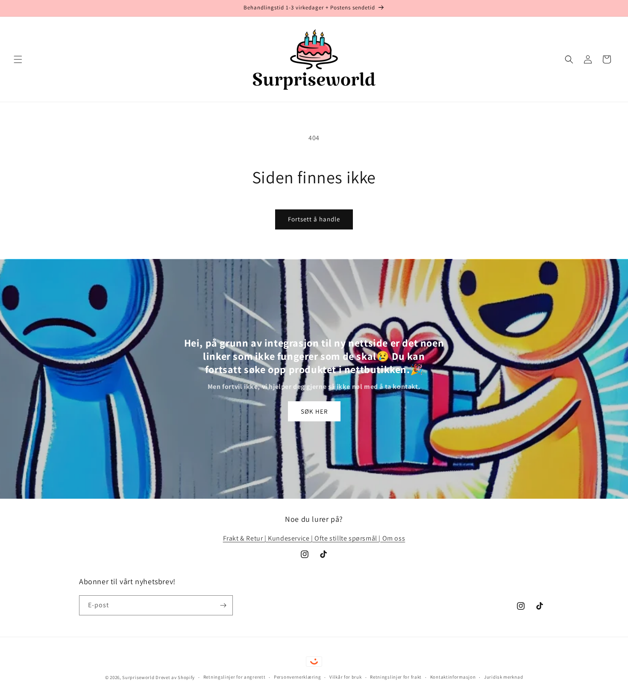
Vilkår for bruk (345, 677)
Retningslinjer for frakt (396, 677)
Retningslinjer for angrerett (234, 677)
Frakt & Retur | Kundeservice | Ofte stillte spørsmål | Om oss (314, 538)
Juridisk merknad (503, 677)
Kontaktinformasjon (453, 677)
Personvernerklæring (297, 677)
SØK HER (314, 411)
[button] (18, 59)
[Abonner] (223, 605)
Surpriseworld (138, 677)
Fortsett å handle (314, 219)
